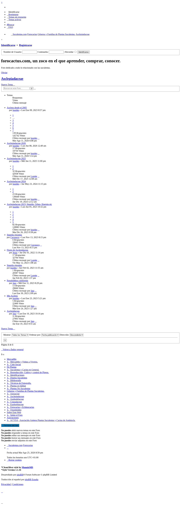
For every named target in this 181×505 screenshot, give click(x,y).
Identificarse (8, 45)
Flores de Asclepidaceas (17, 250)
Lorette (34, 176)
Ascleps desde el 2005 (17, 107)
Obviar (4, 72)
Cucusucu (14, 237)
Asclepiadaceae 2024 (16, 181)
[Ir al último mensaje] (38, 138)
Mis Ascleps (12, 296)
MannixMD (27, 467)
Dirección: (65, 335)
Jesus (15, 252)
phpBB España (31, 479)
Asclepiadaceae (12, 78)
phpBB (20, 474)
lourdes (16, 110)
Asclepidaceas (13, 311)
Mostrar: (7, 335)
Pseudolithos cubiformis (17, 280)
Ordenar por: (35, 335)
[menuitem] (13, 12)
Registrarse (25, 45)
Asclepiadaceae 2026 (16, 143)
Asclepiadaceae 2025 (16, 158)
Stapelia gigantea (14, 235)
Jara (14, 283)
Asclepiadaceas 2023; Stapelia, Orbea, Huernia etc (29, 204)
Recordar (69, 52)
